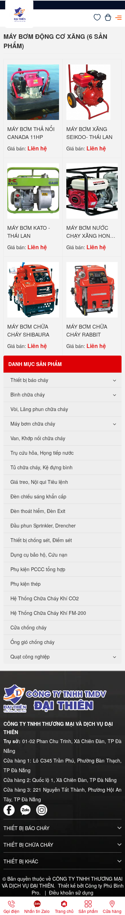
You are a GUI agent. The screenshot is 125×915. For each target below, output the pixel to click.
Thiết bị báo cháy (29, 379)
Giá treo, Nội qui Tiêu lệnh (39, 481)
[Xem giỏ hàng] (108, 18)
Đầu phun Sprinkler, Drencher (43, 525)
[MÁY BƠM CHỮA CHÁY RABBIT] (92, 289)
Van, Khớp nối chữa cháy (37, 438)
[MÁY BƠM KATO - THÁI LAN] (33, 190)
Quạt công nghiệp (30, 656)
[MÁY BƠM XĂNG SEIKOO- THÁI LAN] (88, 91)
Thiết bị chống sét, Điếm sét (41, 540)
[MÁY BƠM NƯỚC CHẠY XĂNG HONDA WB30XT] (92, 190)
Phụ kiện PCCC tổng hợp (37, 569)
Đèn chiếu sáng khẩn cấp (38, 496)
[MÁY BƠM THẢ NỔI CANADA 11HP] (33, 91)
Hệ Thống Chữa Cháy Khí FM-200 (48, 612)
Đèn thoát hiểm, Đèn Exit (37, 510)
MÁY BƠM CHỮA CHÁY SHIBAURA (28, 330)
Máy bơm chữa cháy (32, 423)
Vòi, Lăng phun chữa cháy (39, 409)
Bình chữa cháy (27, 394)
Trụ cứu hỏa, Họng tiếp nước (42, 452)
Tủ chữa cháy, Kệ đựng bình (41, 467)
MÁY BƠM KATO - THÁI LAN (28, 231)
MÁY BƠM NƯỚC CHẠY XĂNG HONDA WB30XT (91, 235)
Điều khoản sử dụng (71, 892)
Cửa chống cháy (28, 627)
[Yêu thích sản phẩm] (97, 18)
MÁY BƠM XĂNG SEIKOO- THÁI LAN (89, 132)
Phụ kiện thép (25, 583)
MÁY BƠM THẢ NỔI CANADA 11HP (31, 132)
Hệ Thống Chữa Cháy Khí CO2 (44, 598)
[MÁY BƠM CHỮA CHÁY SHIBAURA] (33, 289)
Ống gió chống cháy (32, 641)
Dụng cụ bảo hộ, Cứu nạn (38, 554)
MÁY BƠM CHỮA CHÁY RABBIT (86, 330)
